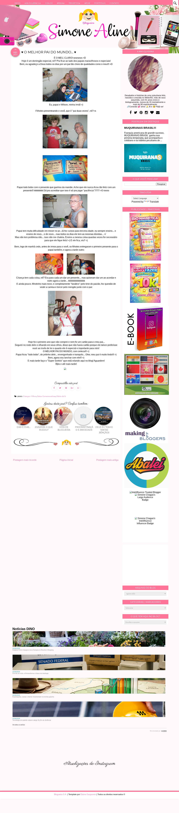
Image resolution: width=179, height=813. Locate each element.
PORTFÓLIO (99, 3)
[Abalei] (146, 487)
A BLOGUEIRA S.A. (33, 3)
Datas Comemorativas (46, 396)
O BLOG (49, 3)
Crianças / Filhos (29, 396)
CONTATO (114, 3)
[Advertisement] (145, 563)
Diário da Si (61, 396)
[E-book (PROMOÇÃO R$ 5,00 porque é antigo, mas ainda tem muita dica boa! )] (146, 350)
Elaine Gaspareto (88, 794)
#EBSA (61, 3)
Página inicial (66, 460)
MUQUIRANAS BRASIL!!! (140, 127)
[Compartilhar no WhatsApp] (78, 388)
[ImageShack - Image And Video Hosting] (66, 370)
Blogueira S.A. (60, 794)
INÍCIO (17, 3)
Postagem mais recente (24, 460)
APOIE (87, 3)
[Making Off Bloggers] (145, 439)
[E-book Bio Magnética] (145, 260)
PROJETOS (74, 3)
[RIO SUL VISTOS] (146, 394)
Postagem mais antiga (107, 460)
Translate (154, 202)
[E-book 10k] (145, 302)
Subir (171, 807)
